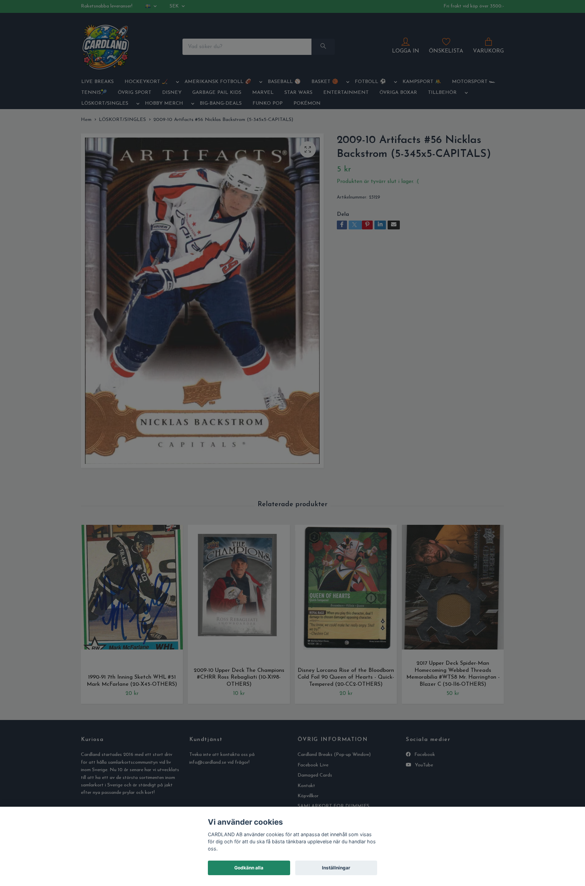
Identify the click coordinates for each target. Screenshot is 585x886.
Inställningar (336, 867)
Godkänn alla (248, 867)
